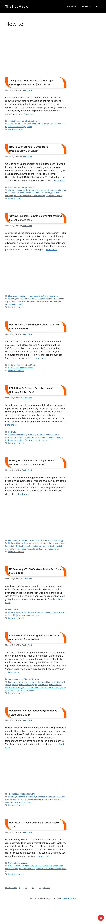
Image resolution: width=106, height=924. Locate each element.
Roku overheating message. (36, 543)
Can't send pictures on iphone (40, 124)
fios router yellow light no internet (22, 682)
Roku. (56, 549)
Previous (11, 887)
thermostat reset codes (21, 802)
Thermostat (13, 794)
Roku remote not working (33, 301)
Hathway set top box (14, 437)
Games (85, 6)
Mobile (29, 121)
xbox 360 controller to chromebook (29, 196)
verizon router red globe (29, 615)
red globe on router (32, 612)
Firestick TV (24, 296)
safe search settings (24, 368)
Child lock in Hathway (17, 434)
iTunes (29, 126)
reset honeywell (19, 799)
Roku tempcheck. (24, 549)
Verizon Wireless (15, 609)
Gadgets (33, 296)
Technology (54, 296)
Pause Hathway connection (44, 437)
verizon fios (46, 612)
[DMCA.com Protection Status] (53, 913)
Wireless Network (31, 679)
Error (16, 121)
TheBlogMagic (16, 6)
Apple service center (17, 124)
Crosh (11, 866)
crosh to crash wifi (27, 868)
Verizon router (55, 685)
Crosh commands (22, 866)
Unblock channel (40, 440)
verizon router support (36, 687)
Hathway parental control (48, 434)
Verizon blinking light (28, 685)
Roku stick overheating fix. (40, 546)
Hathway (12, 432)
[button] (97, 6)
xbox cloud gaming (54, 196)
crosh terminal (11, 868)
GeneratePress (69, 898)
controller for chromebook (31, 193)
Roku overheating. (57, 543)
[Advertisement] (36, 53)
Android (11, 365)
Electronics (13, 296)
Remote (27, 299)
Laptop (31, 187)
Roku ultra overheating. (43, 549)
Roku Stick (43, 296)
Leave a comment (16, 129)
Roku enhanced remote (42, 299)
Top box (28, 440)
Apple (10, 121)
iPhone (22, 121)
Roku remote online (53, 301)
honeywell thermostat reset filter (50, 797)
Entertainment (25, 540)
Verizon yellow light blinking (22, 690)
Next (46, 887)
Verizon (15, 685)
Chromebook (14, 187)
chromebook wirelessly (39, 190)
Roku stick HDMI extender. (16, 546)
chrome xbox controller (18, 190)
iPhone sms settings (17, 126)
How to (47, 193)
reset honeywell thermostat (39, 799)
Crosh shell (58, 866)
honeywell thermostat (25, 797)
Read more (29, 114)
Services (37, 121)
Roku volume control (14, 304)
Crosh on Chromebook (41, 866)
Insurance (71, 6)
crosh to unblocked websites (48, 868)
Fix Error (57, 124)
